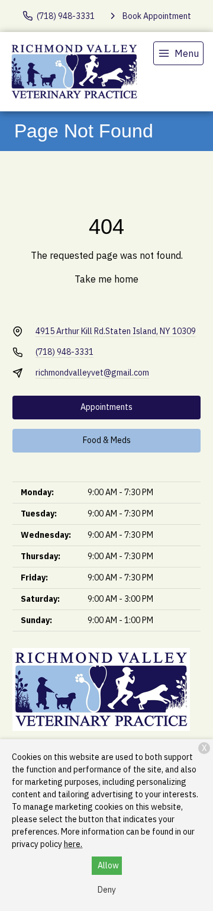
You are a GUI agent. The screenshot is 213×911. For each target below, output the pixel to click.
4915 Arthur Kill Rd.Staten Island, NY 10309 (116, 331)
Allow (108, 865)
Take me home (106, 279)
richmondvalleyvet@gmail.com (92, 372)
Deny (107, 889)
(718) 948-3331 (64, 352)
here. (73, 844)
